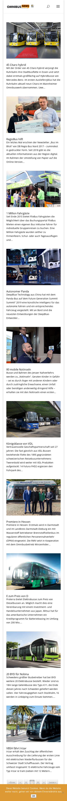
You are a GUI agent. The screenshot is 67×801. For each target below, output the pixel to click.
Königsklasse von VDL (19, 443)
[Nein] (63, 792)
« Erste (12, 782)
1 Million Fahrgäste (17, 213)
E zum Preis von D (17, 596)
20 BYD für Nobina (17, 674)
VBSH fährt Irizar (16, 748)
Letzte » (52, 782)
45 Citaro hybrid (16, 65)
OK (33, 796)
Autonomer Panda (17, 291)
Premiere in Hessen (18, 522)
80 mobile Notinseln (18, 369)
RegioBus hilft (14, 139)
